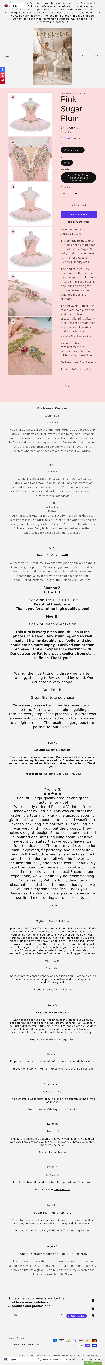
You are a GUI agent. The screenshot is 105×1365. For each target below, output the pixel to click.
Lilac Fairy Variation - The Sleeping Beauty (62, 1230)
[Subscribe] (61, 1315)
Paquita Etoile (62, 1274)
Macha (62, 1152)
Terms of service (89, 1359)
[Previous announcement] (5, 12)
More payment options (79, 222)
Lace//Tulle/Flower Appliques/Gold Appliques (78, 177)
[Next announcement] (99, 12)
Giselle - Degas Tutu (62, 1039)
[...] (22, 580)
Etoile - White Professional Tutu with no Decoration (62, 1068)
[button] (7, 56)
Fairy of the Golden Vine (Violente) (68, 580)
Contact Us (94, 1363)
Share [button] (68, 386)
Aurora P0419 (62, 989)
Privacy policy (70, 1359)
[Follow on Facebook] (2, 69)
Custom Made (72, 150)
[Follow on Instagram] (2, 75)
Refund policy (90, 1356)
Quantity (65, 187)
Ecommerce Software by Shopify (64, 1356)
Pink (67, 162)
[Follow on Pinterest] (2, 81)
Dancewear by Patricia (38, 1356)
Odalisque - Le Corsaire (62, 1109)
